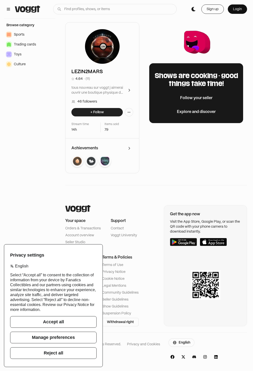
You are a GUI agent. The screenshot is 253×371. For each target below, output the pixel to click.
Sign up (213, 9)
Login (237, 9)
